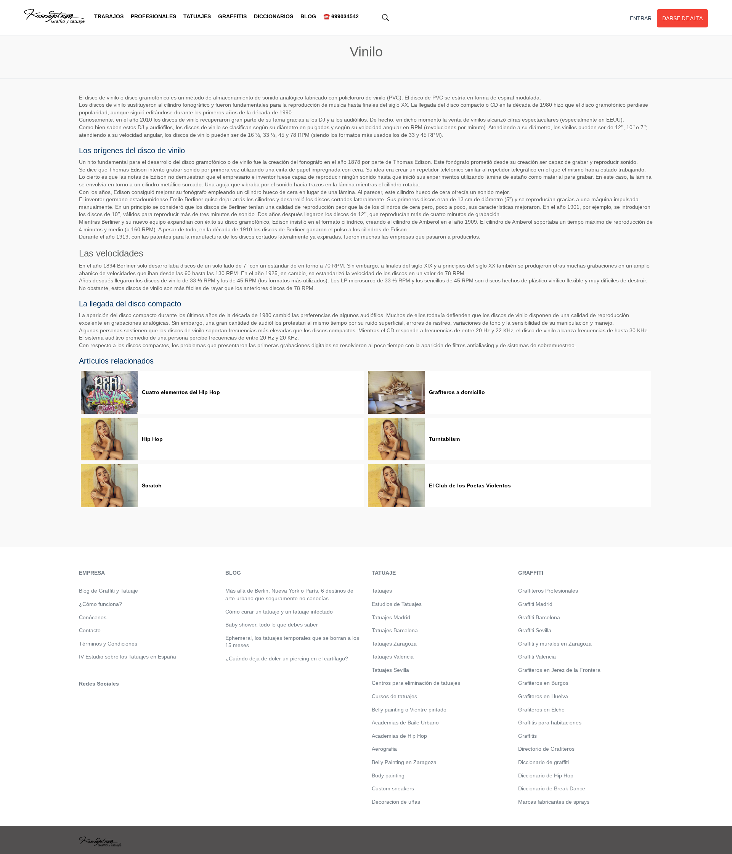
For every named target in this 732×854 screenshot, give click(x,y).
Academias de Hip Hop (399, 736)
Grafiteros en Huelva (543, 696)
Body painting (388, 775)
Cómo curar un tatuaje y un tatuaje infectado (279, 612)
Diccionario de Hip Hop (545, 775)
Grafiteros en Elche (541, 710)
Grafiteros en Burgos (543, 683)
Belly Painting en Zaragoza (404, 762)
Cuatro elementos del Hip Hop (181, 392)
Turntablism (444, 439)
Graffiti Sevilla (534, 630)
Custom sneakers (393, 788)
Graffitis (232, 16)
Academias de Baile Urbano (405, 722)
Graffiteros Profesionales (548, 591)
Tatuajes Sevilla (390, 670)
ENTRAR (641, 18)
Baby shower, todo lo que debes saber (271, 625)
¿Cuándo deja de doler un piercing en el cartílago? (286, 658)
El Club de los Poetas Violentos (470, 485)
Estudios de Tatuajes (397, 604)
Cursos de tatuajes (394, 696)
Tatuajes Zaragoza (394, 644)
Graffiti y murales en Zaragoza (555, 644)
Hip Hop (152, 439)
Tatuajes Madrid (391, 617)
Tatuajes (197, 16)
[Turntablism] (396, 439)
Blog (308, 16)
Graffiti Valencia (537, 657)
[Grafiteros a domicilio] (396, 392)
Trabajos (109, 16)
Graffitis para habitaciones (549, 722)
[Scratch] (109, 485)
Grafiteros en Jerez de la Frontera (559, 670)
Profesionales (153, 16)
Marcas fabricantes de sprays (553, 802)
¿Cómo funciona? (100, 604)
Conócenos (92, 617)
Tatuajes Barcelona (395, 630)
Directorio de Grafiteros (546, 749)
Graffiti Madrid (535, 604)
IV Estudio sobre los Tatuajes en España (127, 657)
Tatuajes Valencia (393, 657)
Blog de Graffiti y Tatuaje (108, 591)
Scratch (152, 485)
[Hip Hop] (109, 439)
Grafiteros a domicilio (457, 392)
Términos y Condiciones (108, 644)
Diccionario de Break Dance (551, 788)
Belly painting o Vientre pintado (409, 710)
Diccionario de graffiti (543, 762)
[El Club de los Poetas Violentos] (396, 485)
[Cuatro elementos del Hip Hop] (109, 392)
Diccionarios (273, 16)
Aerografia (384, 749)
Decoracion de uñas (396, 802)
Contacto (90, 630)
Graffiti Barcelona (539, 617)
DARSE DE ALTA (682, 18)
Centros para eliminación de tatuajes (416, 683)
